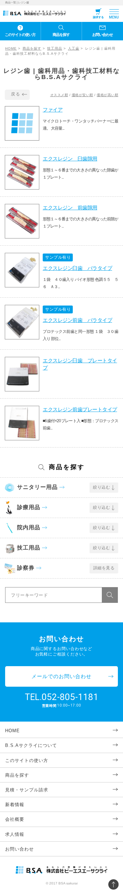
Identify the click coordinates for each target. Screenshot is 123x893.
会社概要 (14, 819)
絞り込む (101, 487)
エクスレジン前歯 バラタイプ (77, 320)
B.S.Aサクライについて (31, 745)
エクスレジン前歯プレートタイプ (80, 409)
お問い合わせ (102, 35)
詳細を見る (104, 568)
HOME (11, 48)
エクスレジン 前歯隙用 (70, 207)
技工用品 (54, 48)
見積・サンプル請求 (26, 789)
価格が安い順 (82, 95)
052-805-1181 (70, 697)
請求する (98, 17)
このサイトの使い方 (20, 35)
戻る (15, 94)
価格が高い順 (107, 95)
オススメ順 (59, 95)
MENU (114, 17)
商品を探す (61, 35)
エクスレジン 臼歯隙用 (70, 158)
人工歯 (73, 48)
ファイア (53, 110)
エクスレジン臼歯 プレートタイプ (80, 364)
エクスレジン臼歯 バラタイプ (77, 268)
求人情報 (14, 834)
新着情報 (14, 804)
